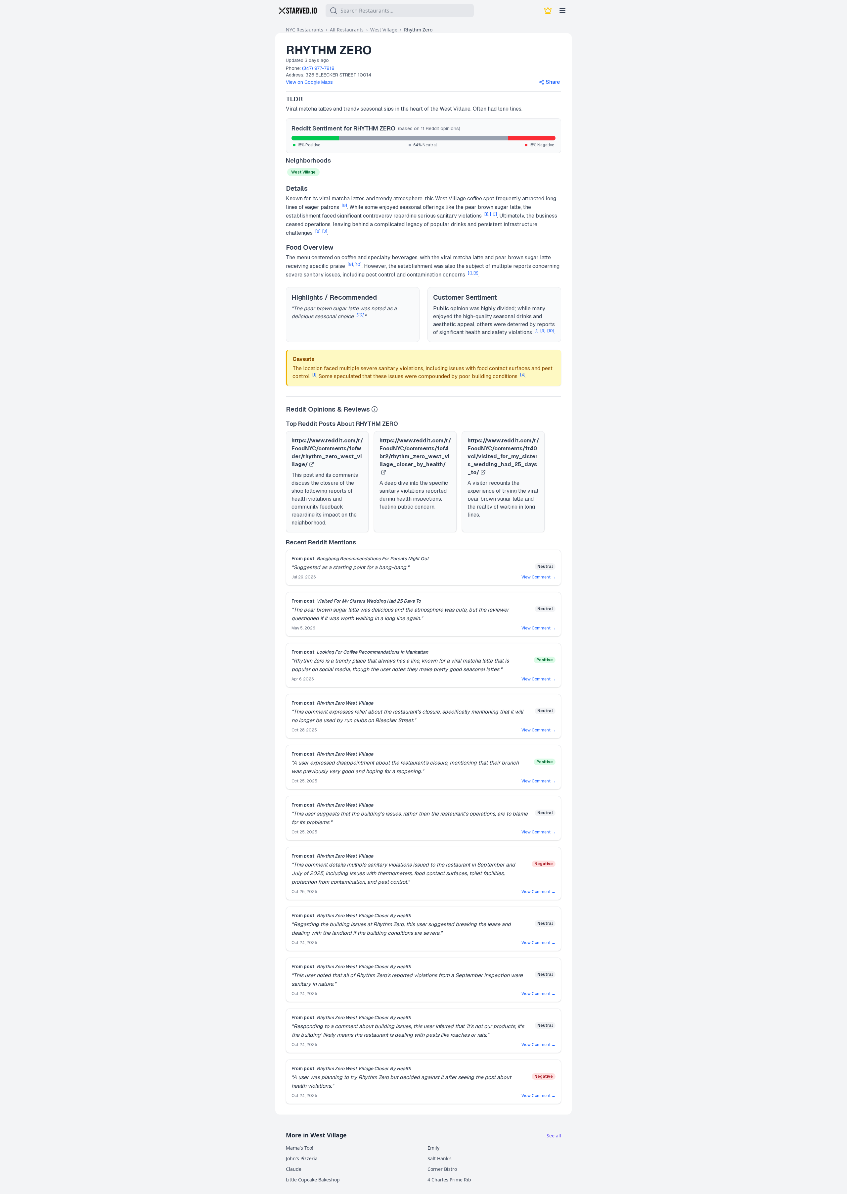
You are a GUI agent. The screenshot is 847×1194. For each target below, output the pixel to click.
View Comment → (538, 577)
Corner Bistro (442, 1169)
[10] (493, 214)
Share (553, 81)
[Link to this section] (308, 99)
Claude (293, 1169)
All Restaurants (347, 29)
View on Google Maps (309, 82)
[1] (486, 214)
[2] (318, 231)
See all (554, 1135)
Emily (433, 1148)
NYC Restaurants (304, 29)
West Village (383, 29)
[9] (344, 205)
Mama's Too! (299, 1148)
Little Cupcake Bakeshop (313, 1179)
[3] (324, 231)
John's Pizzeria (302, 1158)
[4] (522, 374)
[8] (475, 273)
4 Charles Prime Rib (449, 1179)
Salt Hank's (439, 1158)
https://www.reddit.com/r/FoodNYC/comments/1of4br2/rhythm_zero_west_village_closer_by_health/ (415, 452)
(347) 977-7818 (318, 68)
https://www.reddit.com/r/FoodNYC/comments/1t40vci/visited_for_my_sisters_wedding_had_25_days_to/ (503, 456)
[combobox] (400, 10)
